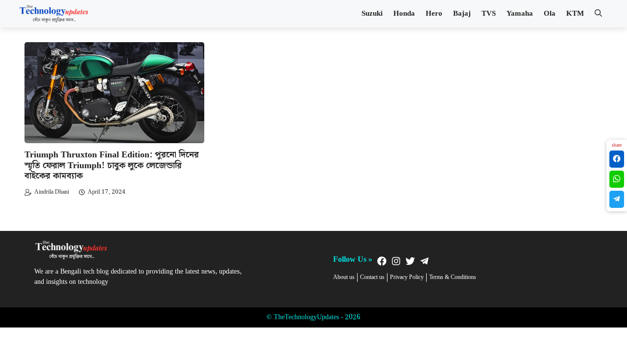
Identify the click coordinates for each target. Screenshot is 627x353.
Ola (549, 14)
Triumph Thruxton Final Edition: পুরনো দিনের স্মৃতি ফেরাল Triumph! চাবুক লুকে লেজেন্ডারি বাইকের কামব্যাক (111, 165)
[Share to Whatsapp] (616, 179)
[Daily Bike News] (54, 13)
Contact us (372, 277)
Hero (434, 14)
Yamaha (519, 14)
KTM (575, 14)
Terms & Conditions (452, 277)
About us (344, 277)
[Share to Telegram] (616, 199)
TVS (489, 14)
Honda (404, 14)
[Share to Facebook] (616, 159)
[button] (598, 13)
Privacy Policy (407, 277)
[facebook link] (382, 261)
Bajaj (462, 14)
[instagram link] (396, 261)
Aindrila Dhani (51, 192)
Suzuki (372, 14)
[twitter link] (410, 261)
